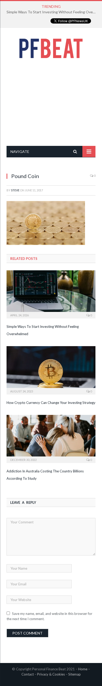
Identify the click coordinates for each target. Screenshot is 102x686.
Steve (15, 190)
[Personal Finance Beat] (51, 47)
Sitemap (74, 674)
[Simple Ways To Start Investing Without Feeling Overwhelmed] (51, 293)
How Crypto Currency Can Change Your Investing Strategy (51, 403)
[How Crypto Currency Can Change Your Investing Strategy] (51, 369)
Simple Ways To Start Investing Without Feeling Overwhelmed (52, 12)
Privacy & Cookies (51, 674)
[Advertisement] (51, 102)
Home (82, 669)
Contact (27, 674)
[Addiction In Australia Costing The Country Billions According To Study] (51, 438)
